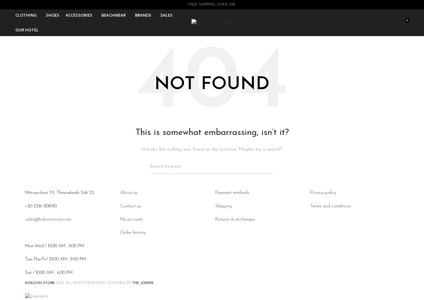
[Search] (381, 23)
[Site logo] (212, 22)
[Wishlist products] (393, 23)
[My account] (370, 23)
